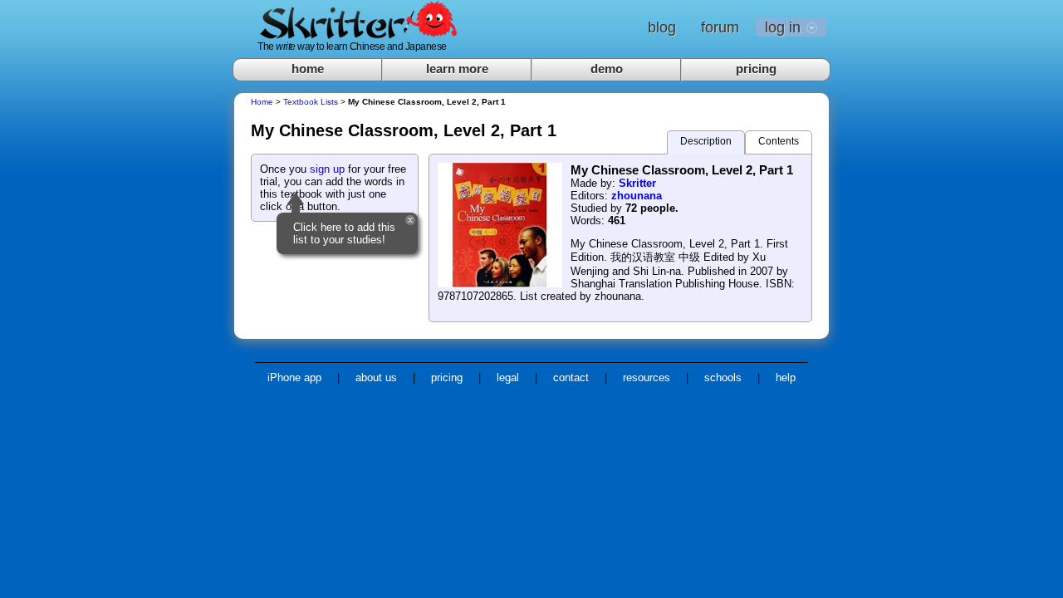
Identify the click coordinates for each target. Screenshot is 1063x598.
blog (662, 27)
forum (720, 27)
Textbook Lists (310, 101)
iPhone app (294, 377)
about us (376, 377)
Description (706, 141)
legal (508, 377)
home (307, 68)
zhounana (636, 195)
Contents (778, 141)
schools (723, 377)
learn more (457, 68)
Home (262, 101)
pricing (756, 68)
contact (571, 377)
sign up (327, 169)
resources (646, 377)
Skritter (637, 183)
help (786, 377)
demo (606, 68)
